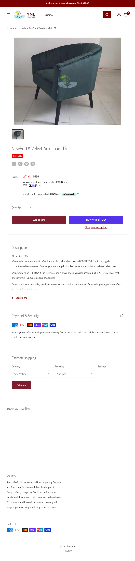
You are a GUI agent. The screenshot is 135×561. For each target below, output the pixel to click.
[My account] (119, 14)
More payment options (96, 227)
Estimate (21, 385)
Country (16, 366)
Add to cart (39, 219)
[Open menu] (8, 14)
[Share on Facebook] (14, 163)
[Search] (107, 14)
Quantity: (16, 207)
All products (20, 28)
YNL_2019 (67, 550)
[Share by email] (32, 163)
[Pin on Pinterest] (20, 163)
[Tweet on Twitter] (26, 163)
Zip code (102, 366)
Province (59, 366)
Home (9, 28)
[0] (126, 15)
